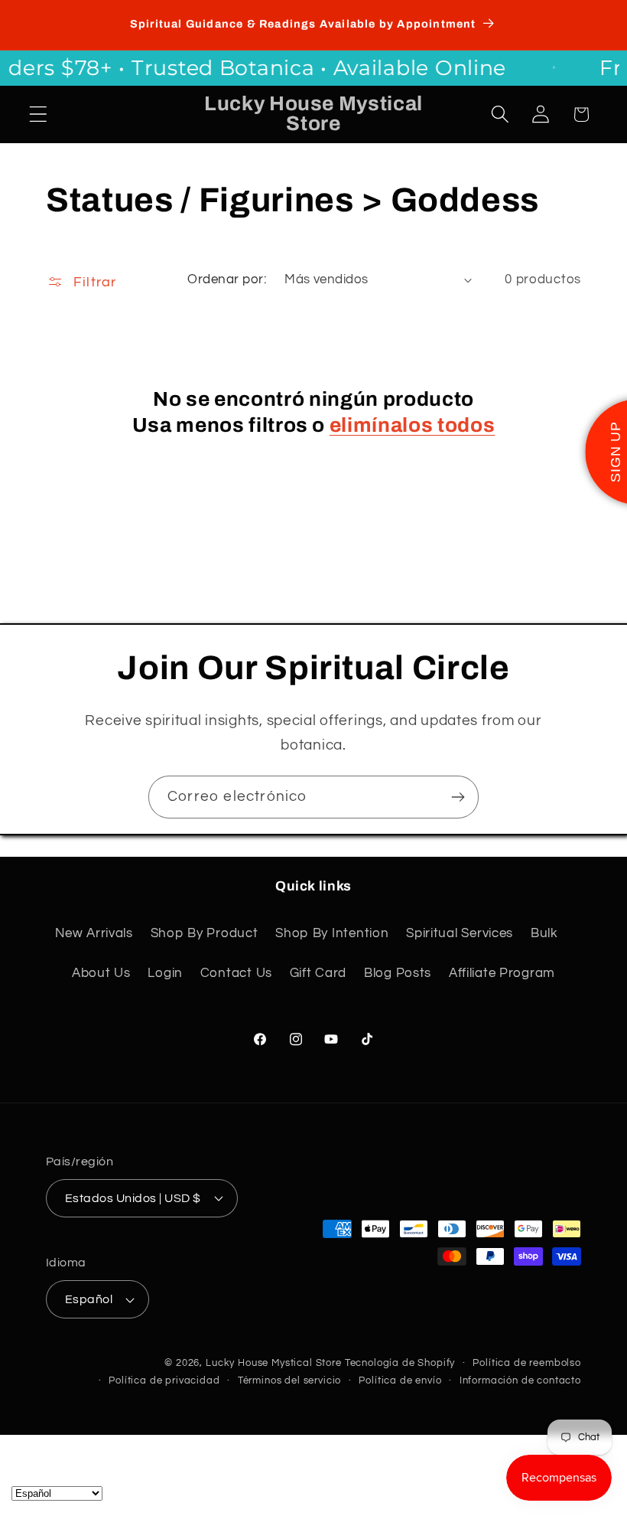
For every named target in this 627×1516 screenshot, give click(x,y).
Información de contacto (520, 1380)
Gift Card (318, 973)
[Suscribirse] (457, 797)
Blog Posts (397, 973)
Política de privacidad (164, 1380)
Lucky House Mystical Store (274, 1363)
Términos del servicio (290, 1380)
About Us (101, 973)
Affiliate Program (502, 973)
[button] (38, 114)
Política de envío (400, 1380)
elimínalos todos (412, 425)
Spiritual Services (459, 933)
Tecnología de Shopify (400, 1363)
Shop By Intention (331, 933)
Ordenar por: (226, 279)
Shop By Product (204, 933)
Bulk (544, 933)
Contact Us (236, 973)
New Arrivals (94, 933)
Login (165, 973)
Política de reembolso (527, 1363)
